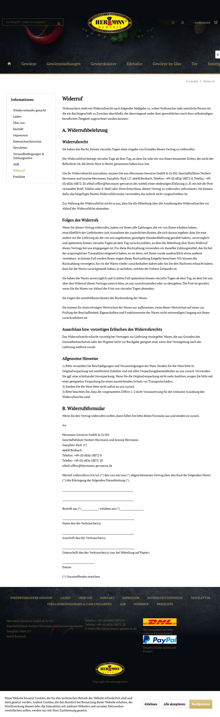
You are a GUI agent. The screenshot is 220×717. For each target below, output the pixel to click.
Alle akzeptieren (174, 704)
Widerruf (19, 170)
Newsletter (20, 148)
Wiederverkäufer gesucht (29, 110)
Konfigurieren (201, 704)
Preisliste (19, 177)
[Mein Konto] (182, 22)
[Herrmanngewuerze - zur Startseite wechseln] (110, 23)
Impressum (20, 135)
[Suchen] (58, 22)
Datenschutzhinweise (27, 141)
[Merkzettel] (173, 22)
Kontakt (18, 129)
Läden (17, 116)
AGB (16, 164)
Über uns (19, 123)
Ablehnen (150, 704)
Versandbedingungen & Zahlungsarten (28, 156)
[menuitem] (32, 22)
